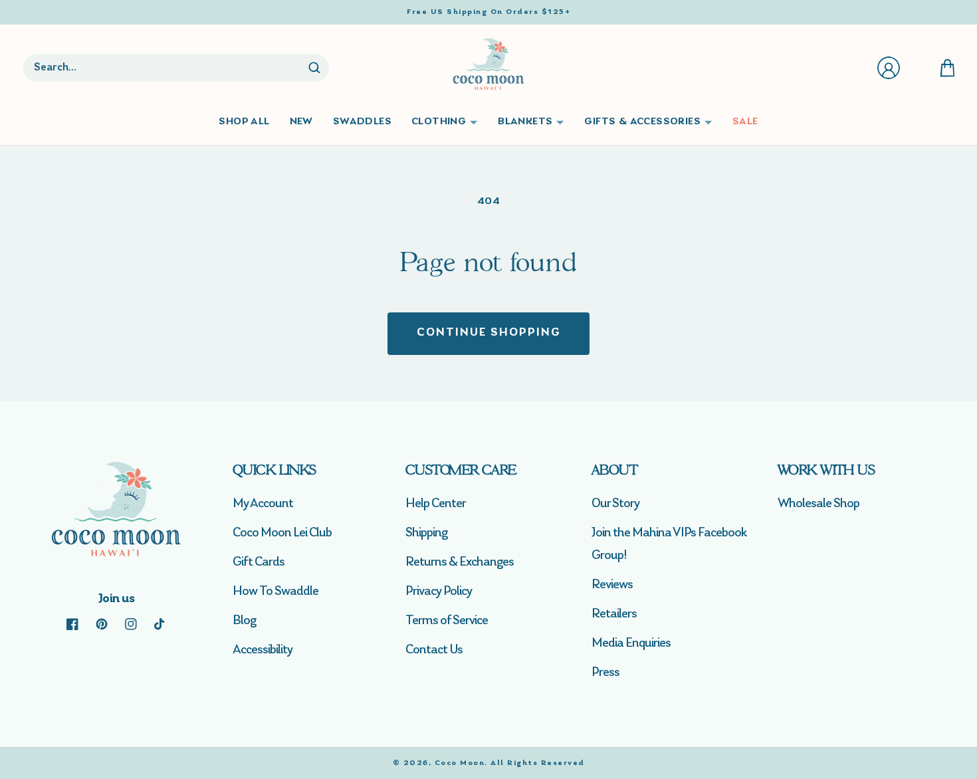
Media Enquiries (631, 643)
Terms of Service (446, 620)
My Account (263, 503)
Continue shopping (489, 333)
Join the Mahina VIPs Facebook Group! (669, 544)
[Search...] (314, 68)
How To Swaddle (275, 591)
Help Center (435, 503)
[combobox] (164, 68)
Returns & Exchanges (459, 562)
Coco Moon (460, 763)
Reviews (612, 585)
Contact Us (434, 650)
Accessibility (262, 650)
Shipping (426, 533)
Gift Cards (258, 562)
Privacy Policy (438, 591)
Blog (244, 620)
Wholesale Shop (818, 503)
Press (605, 672)
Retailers (614, 614)
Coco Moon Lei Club (282, 533)
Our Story (615, 503)
